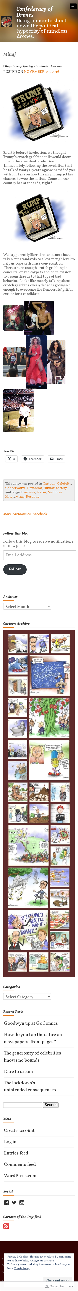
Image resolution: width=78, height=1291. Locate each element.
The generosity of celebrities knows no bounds (32, 1057)
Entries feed (16, 1153)
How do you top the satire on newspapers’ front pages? (33, 1038)
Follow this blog (16, 533)
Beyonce (28, 492)
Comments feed (20, 1164)
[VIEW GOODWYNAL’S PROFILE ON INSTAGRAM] (21, 1202)
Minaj (19, 496)
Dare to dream (18, 1071)
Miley (9, 496)
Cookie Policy (21, 1268)
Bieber (41, 492)
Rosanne (32, 496)
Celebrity (64, 483)
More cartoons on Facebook (25, 514)
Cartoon (49, 483)
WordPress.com (20, 1176)
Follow (15, 569)
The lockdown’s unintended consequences (30, 1087)
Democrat (34, 488)
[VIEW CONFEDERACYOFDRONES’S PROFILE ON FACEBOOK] (6, 1202)
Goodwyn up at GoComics (31, 1023)
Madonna (55, 492)
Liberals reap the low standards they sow (32, 66)
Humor (49, 488)
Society (61, 488)
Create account (19, 1130)
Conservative (15, 488)
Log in (10, 1142)
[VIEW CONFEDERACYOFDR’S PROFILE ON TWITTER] (14, 1202)
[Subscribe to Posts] (6, 1226)
